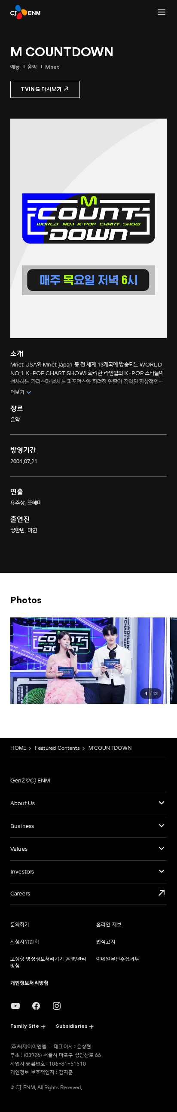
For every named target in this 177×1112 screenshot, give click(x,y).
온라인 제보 (109, 925)
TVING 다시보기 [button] (41, 89)
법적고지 (105, 942)
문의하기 (19, 925)
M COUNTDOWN (110, 748)
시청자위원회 (24, 942)
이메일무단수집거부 (117, 959)
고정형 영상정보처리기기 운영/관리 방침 (48, 962)
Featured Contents (57, 748)
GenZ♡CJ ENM (30, 780)
